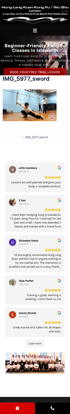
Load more (35, 343)
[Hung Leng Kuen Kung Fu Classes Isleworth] (35, 14)
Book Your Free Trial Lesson (35, 72)
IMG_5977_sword (36, 137)
